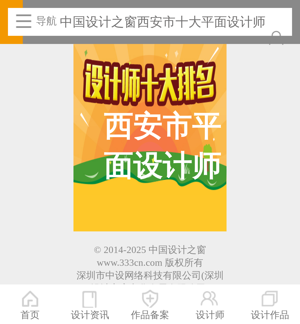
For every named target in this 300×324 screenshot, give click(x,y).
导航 (46, 21)
